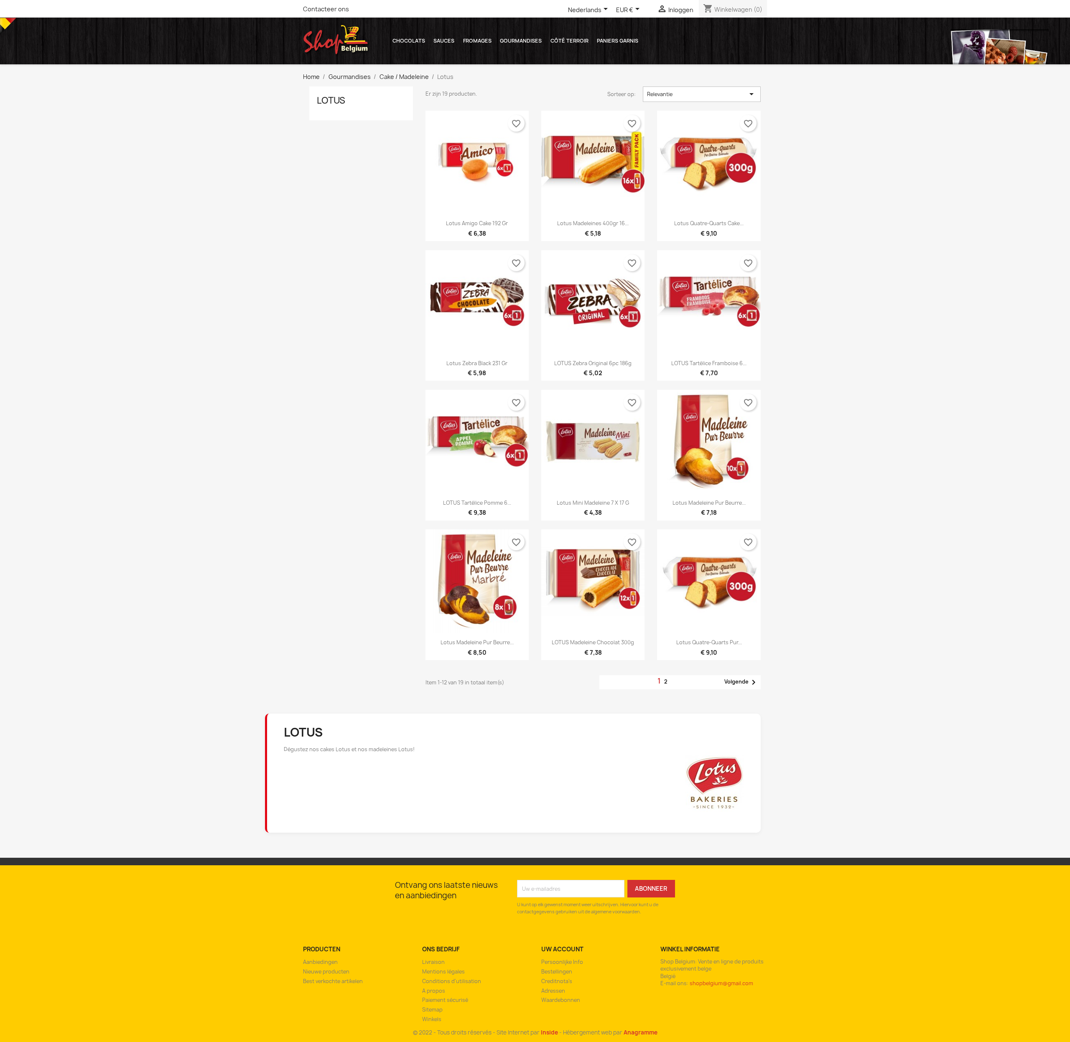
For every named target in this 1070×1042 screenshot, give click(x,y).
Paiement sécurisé (445, 1000)
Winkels (431, 1019)
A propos (433, 990)
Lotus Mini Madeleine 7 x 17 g (593, 502)
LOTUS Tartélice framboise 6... (708, 363)
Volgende (741, 682)
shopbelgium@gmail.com (721, 983)
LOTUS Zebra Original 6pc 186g (593, 363)
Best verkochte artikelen (333, 981)
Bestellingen (556, 971)
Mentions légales (443, 971)
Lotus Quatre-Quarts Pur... (709, 642)
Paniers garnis (617, 40)
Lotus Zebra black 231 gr (476, 363)
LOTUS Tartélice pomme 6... (477, 502)
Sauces (443, 40)
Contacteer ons (326, 9)
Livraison (433, 962)
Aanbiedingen (320, 962)
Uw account (562, 949)
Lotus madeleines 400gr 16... (593, 223)
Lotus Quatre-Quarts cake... (709, 223)
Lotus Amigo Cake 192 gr (477, 223)
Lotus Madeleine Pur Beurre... (709, 502)
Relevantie (702, 94)
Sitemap (432, 1009)
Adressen (553, 990)
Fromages (477, 40)
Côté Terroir (569, 40)
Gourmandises (521, 40)
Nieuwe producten (326, 971)
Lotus (331, 100)
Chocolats (408, 40)
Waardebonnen (560, 1000)
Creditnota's (556, 981)
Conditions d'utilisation (451, 981)
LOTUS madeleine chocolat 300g (593, 642)
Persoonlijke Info (562, 962)
